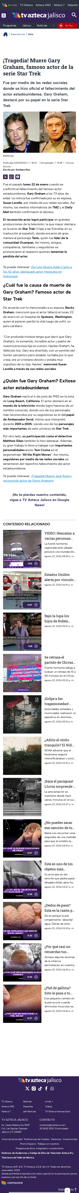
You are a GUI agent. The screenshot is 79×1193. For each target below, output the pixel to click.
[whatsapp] (52, 1089)
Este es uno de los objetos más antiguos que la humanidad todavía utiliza (58, 867)
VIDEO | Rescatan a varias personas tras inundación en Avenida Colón (59, 536)
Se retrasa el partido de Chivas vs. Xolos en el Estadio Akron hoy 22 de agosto (59, 660)
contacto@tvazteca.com (52, 1125)
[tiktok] (40, 1090)
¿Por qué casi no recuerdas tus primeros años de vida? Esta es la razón (58, 949)
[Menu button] (4, 15)
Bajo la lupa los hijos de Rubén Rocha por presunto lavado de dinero (60, 619)
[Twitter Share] (5, 177)
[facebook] (46, 1090)
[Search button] (74, 15)
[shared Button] (11, 177)
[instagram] (33, 1090)
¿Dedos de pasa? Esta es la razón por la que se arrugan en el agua (60, 908)
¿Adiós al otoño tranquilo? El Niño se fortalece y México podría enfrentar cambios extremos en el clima (59, 743)
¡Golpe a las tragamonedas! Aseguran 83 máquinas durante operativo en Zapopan (59, 701)
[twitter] (27, 1090)
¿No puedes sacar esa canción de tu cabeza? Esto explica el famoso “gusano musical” (58, 825)
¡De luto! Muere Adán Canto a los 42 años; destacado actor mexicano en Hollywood (37, 271)
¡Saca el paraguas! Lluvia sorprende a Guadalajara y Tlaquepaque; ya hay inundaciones (59, 784)
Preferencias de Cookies (36, 1139)
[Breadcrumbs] (7, 34)
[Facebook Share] (17, 177)
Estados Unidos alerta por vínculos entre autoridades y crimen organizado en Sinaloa (60, 577)
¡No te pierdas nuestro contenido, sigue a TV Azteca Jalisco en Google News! (39, 500)
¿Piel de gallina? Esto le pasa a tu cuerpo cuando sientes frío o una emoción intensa (58, 991)
